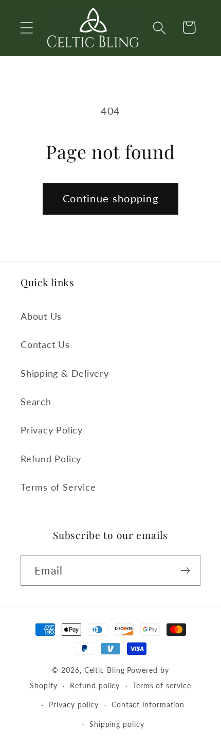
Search (36, 401)
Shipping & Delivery (65, 373)
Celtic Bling (104, 670)
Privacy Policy (52, 430)
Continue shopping (110, 198)
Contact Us (45, 344)
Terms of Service (58, 487)
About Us (41, 316)
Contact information (148, 704)
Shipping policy (116, 724)
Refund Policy (51, 458)
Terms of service (162, 685)
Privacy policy (74, 704)
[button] (26, 27)
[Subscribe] (185, 570)
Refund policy (95, 685)
